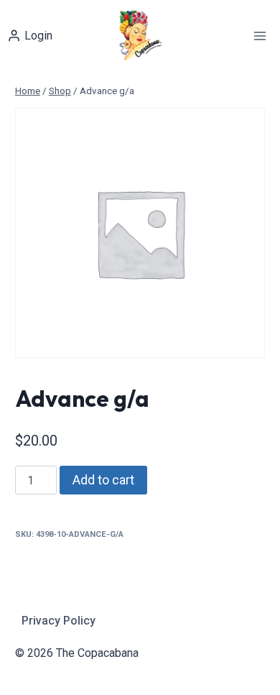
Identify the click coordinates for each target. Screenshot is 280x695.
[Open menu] (259, 35)
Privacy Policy (58, 620)
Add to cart (103, 479)
